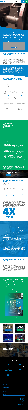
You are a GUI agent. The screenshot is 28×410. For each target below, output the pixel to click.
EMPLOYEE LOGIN (22, 401)
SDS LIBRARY (22, 399)
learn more (14, 47)
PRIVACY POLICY (22, 402)
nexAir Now (23, 1)
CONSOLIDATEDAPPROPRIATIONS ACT (21, 404)
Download (14, 319)
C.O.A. (24, 400)
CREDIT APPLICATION (22, 398)
